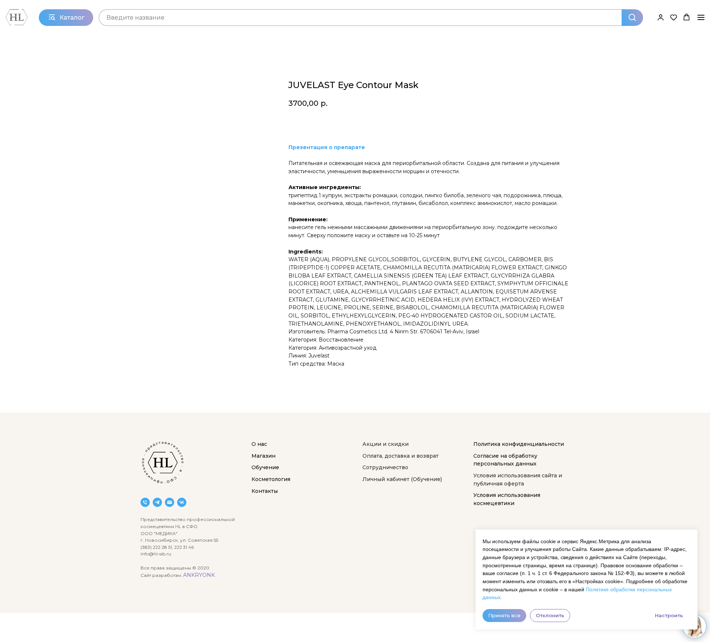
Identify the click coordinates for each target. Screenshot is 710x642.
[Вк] (181, 502)
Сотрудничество (385, 467)
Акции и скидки (385, 444)
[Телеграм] (157, 502)
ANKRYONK (199, 575)
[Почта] (169, 502)
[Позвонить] (145, 502)
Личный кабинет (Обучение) (402, 479)
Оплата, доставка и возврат (400, 456)
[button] (660, 17)
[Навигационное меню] (700, 17)
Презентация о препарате (326, 147)
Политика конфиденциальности (518, 444)
